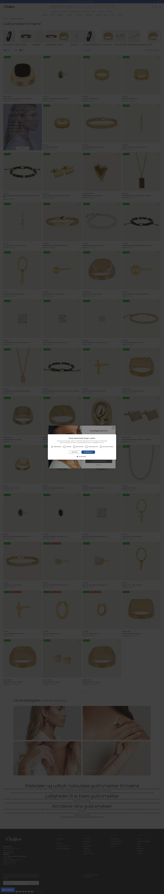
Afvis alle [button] (75, 452)
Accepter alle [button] (88, 452)
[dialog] (82, 447)
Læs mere (101, 442)
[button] (82, 457)
